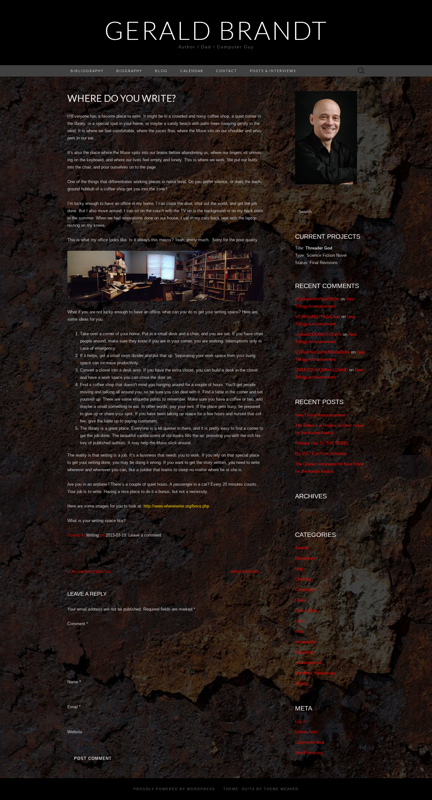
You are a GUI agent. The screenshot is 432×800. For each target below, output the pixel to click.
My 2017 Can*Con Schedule (321, 453)
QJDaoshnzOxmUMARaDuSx (322, 352)
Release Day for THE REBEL (322, 443)
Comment (77, 623)
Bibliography (87, 71)
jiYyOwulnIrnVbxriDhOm (317, 299)
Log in (300, 721)
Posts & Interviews (273, 71)
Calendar (191, 71)
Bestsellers (305, 558)
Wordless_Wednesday (315, 673)
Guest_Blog (306, 610)
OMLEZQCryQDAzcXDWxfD (321, 369)
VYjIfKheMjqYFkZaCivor (317, 316)
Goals (300, 600)
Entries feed (306, 731)
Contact (226, 71)
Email (74, 707)
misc (299, 631)
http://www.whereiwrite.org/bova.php (176, 506)
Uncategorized (308, 662)
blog (299, 568)
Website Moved (246, 572)
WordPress (201, 789)
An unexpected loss (89, 572)
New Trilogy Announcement (320, 415)
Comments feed (309, 742)
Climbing (303, 579)
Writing (92, 535)
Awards (302, 547)
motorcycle (305, 641)
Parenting (303, 652)
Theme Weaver (281, 789)
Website (74, 731)
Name (74, 682)
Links (300, 620)
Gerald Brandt (216, 30)
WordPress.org (308, 752)
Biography (129, 71)
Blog (161, 71)
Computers (305, 589)
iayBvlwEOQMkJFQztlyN (318, 334)
